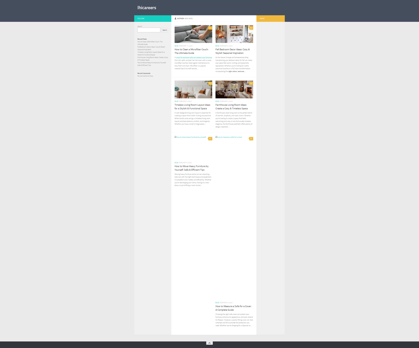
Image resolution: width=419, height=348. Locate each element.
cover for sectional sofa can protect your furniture (194, 57)
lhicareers (146, 7)
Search (139, 26)
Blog (176, 46)
